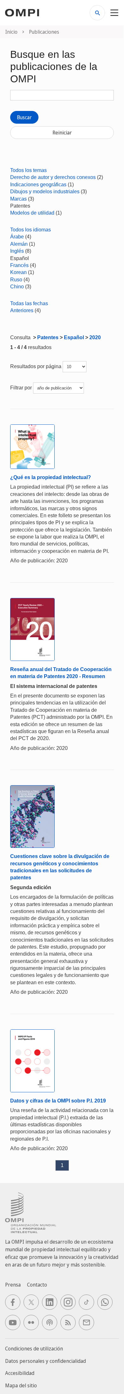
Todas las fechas (29, 303)
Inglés (17, 251)
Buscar (24, 117)
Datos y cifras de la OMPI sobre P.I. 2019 (58, 1100)
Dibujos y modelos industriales (44, 191)
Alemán (19, 244)
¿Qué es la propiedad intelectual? (50, 477)
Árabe (17, 236)
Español (74, 337)
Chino (17, 286)
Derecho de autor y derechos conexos (53, 177)
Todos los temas (28, 170)
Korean (18, 272)
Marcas (18, 199)
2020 (95, 337)
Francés (19, 265)
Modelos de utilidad (32, 213)
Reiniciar (62, 132)
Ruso (16, 279)
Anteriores (21, 310)
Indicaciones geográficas (38, 184)
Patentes (48, 337)
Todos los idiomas (30, 229)
